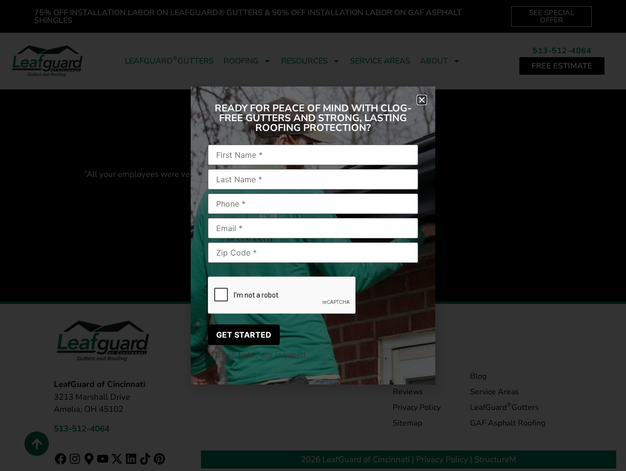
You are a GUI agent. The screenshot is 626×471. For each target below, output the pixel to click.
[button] (421, 100)
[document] (313, 235)
